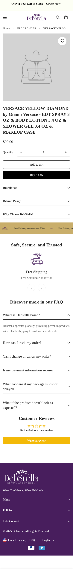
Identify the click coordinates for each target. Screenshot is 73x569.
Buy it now (36, 174)
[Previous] (31, 287)
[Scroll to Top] (66, 549)
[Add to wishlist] (62, 41)
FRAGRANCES (26, 28)
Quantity (8, 152)
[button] (66, 17)
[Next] (41, 287)
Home (6, 28)
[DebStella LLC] (36, 17)
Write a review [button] (36, 440)
